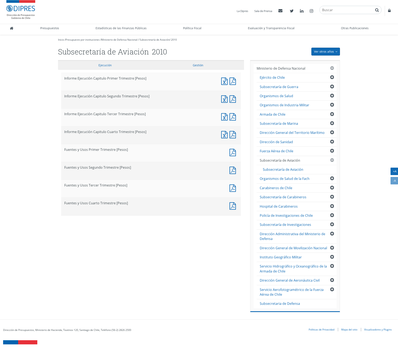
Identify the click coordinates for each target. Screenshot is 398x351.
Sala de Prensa (263, 11)
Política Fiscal (192, 28)
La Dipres (242, 11)
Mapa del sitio (349, 329)
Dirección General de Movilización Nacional (293, 248)
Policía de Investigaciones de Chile (286, 215)
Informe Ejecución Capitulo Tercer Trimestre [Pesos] (225, 116)
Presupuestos (49, 28)
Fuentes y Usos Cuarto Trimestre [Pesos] (233, 205)
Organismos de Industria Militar (284, 105)
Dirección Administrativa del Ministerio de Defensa (292, 236)
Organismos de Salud (276, 96)
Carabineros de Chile (276, 188)
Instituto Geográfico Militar (281, 257)
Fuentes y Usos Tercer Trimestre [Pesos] (233, 187)
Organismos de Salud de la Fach (284, 178)
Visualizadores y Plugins (378, 329)
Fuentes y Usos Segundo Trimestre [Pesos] (233, 169)
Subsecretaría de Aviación (155, 39)
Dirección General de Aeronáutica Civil (290, 280)
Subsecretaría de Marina (279, 123)
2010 (174, 39)
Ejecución (105, 65)
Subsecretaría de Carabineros (283, 197)
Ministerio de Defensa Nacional (119, 39)
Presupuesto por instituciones (83, 39)
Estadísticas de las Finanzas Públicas (121, 28)
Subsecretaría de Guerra (279, 87)
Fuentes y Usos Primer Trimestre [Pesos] (233, 152)
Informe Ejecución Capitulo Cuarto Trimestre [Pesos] (225, 134)
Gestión (198, 65)
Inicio (61, 39)
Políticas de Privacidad (321, 329)
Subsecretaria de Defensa (280, 303)
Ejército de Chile (272, 77)
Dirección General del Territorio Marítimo (292, 132)
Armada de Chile (272, 114)
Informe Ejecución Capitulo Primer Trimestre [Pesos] (225, 80)
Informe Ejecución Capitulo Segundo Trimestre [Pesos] (225, 98)
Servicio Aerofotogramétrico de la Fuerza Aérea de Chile (292, 292)
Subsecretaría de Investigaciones (285, 224)
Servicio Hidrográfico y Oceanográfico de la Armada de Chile (293, 268)
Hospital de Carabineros (279, 206)
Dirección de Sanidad (276, 142)
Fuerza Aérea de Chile (276, 151)
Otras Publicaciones (355, 28)
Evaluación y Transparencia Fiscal (271, 28)
